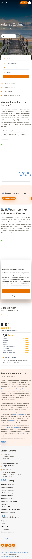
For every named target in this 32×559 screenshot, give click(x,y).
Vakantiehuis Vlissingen (7, 498)
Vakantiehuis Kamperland (8, 490)
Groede (3, 391)
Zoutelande (4, 389)
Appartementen (12, 134)
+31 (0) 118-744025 (8, 466)
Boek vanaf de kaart (9, 36)
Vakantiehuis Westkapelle (8, 507)
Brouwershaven (17, 414)
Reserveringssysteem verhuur (7, 556)
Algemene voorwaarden (15, 552)
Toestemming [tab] (5, 264)
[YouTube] (9, 545)
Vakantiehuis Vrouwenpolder (9, 501)
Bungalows (22, 134)
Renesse (26, 391)
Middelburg (12, 420)
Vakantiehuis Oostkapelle (8, 493)
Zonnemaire (15, 427)
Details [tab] (16, 264)
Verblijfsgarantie (25, 552)
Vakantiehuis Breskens (7, 484)
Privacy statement (5, 552)
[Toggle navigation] (29, 2)
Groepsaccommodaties (18, 130)
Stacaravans (5, 138)
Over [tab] (26, 264)
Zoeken (16, 77)
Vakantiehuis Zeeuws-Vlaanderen (10, 509)
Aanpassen (15, 296)
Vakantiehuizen (6, 130)
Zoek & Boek (23, 2)
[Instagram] (6, 545)
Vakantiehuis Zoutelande (8, 512)
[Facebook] (2, 545)
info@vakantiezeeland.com (10, 463)
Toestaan (16, 290)
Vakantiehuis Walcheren (7, 504)
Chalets (4, 134)
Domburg (18, 389)
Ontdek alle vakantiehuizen (9, 315)
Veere (8, 427)
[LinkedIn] (13, 545)
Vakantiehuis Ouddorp (7, 495)
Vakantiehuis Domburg (7, 487)
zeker (25, 414)
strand (23, 389)
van (15, 389)
